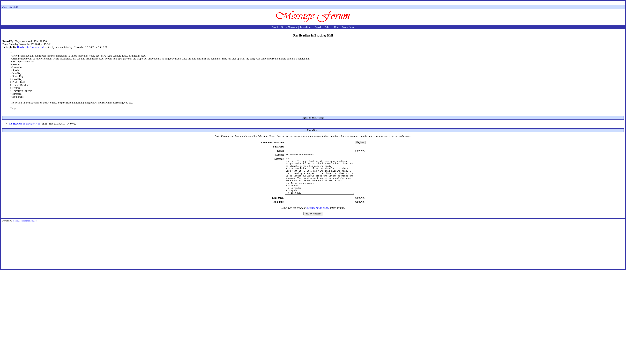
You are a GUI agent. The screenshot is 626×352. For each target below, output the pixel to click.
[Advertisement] (313, 3)
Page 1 (275, 27)
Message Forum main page (25, 221)
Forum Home (348, 27)
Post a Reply (306, 27)
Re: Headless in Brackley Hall (24, 123)
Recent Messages (289, 27)
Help (336, 27)
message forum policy (317, 207)
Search (318, 27)
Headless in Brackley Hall (30, 47)
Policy (328, 27)
